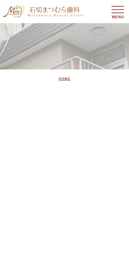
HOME (64, 78)
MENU (117, 9)
